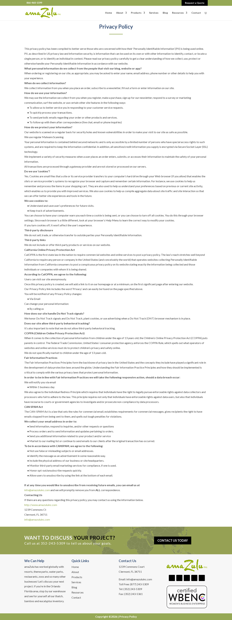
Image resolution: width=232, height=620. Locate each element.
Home (108, 13)
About (119, 13)
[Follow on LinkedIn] (179, 578)
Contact (196, 13)
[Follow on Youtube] (187, 578)
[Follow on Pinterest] (194, 578)
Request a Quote (194, 2)
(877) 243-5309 (139, 584)
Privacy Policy (128, 616)
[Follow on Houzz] (202, 578)
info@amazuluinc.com (37, 490)
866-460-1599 (34, 2)
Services (153, 13)
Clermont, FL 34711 (130, 571)
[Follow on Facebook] (172, 578)
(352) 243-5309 (132, 589)
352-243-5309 (53, 543)
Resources (178, 13)
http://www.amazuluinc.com (40, 504)
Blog (165, 13)
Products (136, 13)
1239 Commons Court (132, 566)
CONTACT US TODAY (172, 540)
